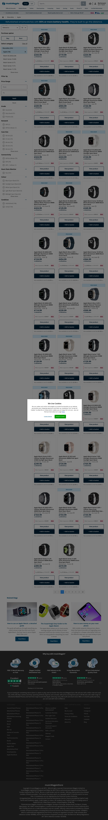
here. (63, 412)
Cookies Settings (48, 416)
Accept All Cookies (60, 416)
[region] (54, 410)
